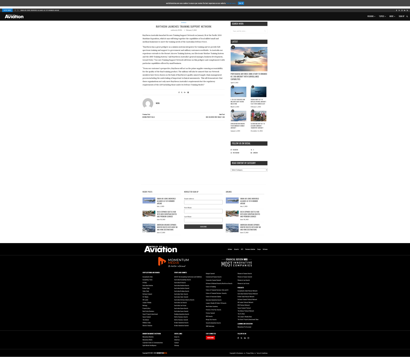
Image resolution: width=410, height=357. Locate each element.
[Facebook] (238, 337)
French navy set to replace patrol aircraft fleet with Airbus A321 (258, 101)
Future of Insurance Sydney (213, 296)
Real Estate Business (148, 311)
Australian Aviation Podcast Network (248, 293)
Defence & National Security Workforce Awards (219, 283)
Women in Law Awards (244, 280)
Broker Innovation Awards (181, 322)
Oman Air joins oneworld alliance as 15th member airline (39, 10)
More (391, 16)
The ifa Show (241, 314)
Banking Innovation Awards (181, 314)
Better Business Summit (181, 320)
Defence (183, 22)
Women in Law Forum (243, 283)
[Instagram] (248, 337)
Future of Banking (211, 286)
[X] (241, 337)
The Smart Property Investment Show (248, 319)
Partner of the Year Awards (213, 309)
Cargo (259, 249)
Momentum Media (147, 340)
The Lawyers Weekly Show (245, 316)
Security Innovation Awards (213, 323)
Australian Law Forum (180, 305)
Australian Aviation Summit (181, 288)
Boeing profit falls (148, 117)
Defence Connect (147, 294)
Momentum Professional (244, 327)
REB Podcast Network (244, 305)
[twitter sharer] (181, 92)
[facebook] (396, 10)
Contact (176, 342)
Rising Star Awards (211, 319)
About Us (176, 337)
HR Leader (145, 300)
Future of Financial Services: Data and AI (217, 290)
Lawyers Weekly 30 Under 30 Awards (216, 303)
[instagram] (402, 10)
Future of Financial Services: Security (216, 293)
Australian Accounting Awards (182, 279)
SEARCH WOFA (237, 23)
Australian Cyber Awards (181, 294)
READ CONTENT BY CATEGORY (244, 163)
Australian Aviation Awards (181, 285)
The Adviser (146, 320)
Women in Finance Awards (245, 273)
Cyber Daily (146, 291)
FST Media (145, 297)
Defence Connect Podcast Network (247, 299)
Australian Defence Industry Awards (184, 300)
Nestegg (145, 305)
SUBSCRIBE (210, 337)
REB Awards (209, 316)
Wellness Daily (146, 322)
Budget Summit (210, 273)
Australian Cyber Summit (181, 297)
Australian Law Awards (180, 302)
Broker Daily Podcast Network (246, 296)
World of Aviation (147, 325)
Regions (371, 16)
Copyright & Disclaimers (236, 353)
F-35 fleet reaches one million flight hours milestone (238, 101)
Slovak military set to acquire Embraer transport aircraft (258, 125)
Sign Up (401, 16)
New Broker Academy (212, 306)
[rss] (407, 10)
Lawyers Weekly (147, 302)
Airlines (230, 249)
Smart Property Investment (150, 314)
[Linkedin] (245, 337)
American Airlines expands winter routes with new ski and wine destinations (167, 227)
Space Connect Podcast (244, 308)
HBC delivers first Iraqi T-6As (215, 117)
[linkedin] (404, 10)
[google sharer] (185, 92)
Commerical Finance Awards (214, 277)
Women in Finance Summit (245, 277)
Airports (236, 249)
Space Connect (147, 317)
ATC (242, 249)
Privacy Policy (250, 353)
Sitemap (176, 345)
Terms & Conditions (262, 353)
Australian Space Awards (181, 308)
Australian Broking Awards (181, 291)
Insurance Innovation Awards (214, 300)
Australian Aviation (148, 285)
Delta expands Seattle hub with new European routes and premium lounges (167, 214)
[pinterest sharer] (188, 92)
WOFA (180, 30)
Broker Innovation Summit (181, 325)
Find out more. (231, 3)
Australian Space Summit (181, 311)
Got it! (241, 3)
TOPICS (381, 16)
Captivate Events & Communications (153, 342)
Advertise (177, 340)
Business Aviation (250, 249)
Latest (235, 41)
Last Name (187, 216)
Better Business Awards (181, 317)
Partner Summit (210, 313)
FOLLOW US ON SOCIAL (241, 143)
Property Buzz (147, 308)
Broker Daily (146, 288)
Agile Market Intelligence (149, 345)
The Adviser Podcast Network (246, 311)
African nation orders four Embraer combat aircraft (238, 125)
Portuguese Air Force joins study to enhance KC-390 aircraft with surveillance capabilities (249, 76)
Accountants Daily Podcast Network (247, 291)
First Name (188, 207)
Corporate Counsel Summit (213, 280)
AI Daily (145, 282)
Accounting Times (147, 279)
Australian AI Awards (180, 282)
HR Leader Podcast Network (245, 302)
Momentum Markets (148, 337)
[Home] (161, 249)
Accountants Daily (147, 277)
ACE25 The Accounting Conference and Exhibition (188, 277)
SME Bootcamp (210, 326)
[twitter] (399, 10)
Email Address (189, 198)
